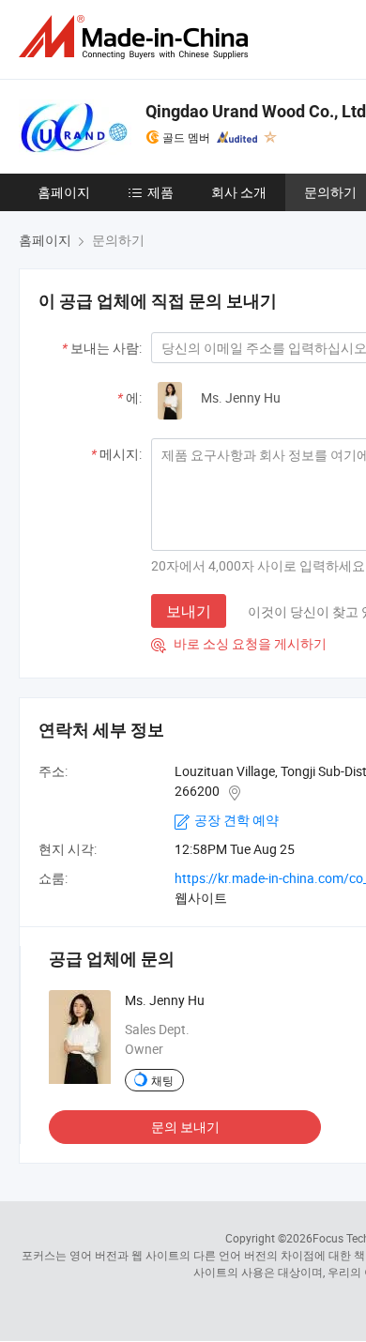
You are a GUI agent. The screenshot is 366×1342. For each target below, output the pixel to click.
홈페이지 (64, 192)
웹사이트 (201, 898)
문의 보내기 (185, 1127)
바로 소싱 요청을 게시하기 (239, 643)
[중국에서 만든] (137, 37)
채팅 (162, 1080)
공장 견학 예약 (236, 820)
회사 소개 (239, 192)
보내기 (188, 611)
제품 (160, 192)
